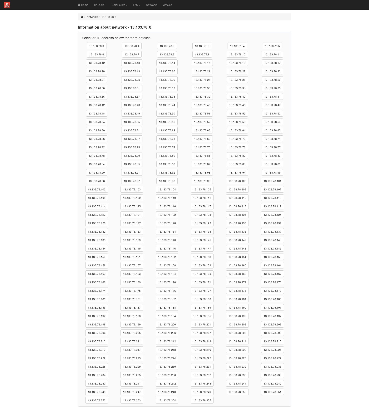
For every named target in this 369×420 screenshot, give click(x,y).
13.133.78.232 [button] (237, 366)
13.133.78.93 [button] (202, 172)
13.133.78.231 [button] (202, 366)
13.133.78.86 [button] (167, 164)
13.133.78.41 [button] (272, 96)
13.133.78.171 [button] (202, 282)
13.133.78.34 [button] (237, 88)
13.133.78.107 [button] (272, 189)
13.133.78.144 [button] (97, 248)
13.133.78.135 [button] (202, 231)
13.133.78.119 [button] (272, 206)
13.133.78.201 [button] (202, 324)
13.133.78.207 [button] (202, 333)
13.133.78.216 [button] (97, 350)
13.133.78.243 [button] (202, 383)
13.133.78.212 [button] (167, 341)
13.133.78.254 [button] (167, 400)
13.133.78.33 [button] (202, 88)
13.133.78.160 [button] (237, 265)
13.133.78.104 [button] (167, 189)
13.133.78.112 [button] (237, 198)
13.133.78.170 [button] (167, 282)
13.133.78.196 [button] (237, 316)
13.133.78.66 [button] (97, 139)
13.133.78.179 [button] (272, 290)
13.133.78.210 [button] (97, 341)
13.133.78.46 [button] (237, 105)
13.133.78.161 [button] (272, 265)
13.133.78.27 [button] (202, 80)
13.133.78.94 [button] (237, 172)
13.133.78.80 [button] (167, 155)
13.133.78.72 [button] (97, 147)
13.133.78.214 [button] (237, 341)
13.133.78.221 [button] (272, 350)
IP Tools (99, 5)
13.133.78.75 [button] (202, 147)
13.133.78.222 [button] (97, 358)
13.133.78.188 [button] (167, 307)
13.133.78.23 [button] (272, 71)
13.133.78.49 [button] (132, 113)
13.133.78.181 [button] (132, 299)
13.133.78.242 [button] (167, 383)
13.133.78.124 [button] (237, 215)
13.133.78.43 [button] (132, 105)
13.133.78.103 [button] (132, 189)
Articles (167, 5)
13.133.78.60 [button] (97, 130)
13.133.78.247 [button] (132, 392)
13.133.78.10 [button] (237, 54)
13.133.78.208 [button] (237, 333)
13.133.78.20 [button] (167, 71)
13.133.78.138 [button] (97, 240)
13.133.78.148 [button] (237, 248)
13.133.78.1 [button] (132, 46)
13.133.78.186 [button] (97, 307)
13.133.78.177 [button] (202, 290)
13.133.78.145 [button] (132, 248)
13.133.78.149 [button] (272, 248)
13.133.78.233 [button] (272, 366)
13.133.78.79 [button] (132, 155)
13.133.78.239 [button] (272, 375)
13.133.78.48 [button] (97, 113)
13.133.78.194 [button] (167, 316)
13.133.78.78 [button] (97, 155)
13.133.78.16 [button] (237, 63)
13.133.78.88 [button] (237, 164)
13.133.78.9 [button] (202, 54)
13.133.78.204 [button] (97, 333)
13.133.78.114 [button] (97, 206)
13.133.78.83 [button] (272, 155)
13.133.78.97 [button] (132, 181)
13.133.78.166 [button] (237, 274)
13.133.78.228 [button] (97, 366)
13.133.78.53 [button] (272, 113)
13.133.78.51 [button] (202, 113)
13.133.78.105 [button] (202, 189)
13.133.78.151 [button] (132, 257)
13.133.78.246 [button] (97, 392)
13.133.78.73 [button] (132, 147)
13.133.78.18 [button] (97, 71)
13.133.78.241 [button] (132, 383)
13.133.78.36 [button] (97, 96)
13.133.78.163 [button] (132, 274)
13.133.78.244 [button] (237, 383)
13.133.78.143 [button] (272, 240)
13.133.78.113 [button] (272, 198)
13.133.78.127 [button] (132, 223)
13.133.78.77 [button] (272, 147)
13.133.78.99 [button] (202, 181)
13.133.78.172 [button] (237, 282)
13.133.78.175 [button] (132, 290)
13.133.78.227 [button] (272, 358)
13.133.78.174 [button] (97, 290)
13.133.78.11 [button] (272, 54)
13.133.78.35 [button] (272, 88)
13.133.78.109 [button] (132, 198)
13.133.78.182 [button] (167, 299)
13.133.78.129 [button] (202, 223)
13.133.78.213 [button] (202, 341)
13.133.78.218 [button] (167, 350)
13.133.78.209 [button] (272, 333)
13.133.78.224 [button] (167, 358)
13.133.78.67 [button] (132, 139)
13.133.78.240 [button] (97, 383)
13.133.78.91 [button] (132, 172)
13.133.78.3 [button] (202, 46)
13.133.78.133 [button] (132, 231)
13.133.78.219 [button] (202, 350)
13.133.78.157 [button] (132, 265)
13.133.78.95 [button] (272, 172)
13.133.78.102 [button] (97, 189)
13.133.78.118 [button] (237, 206)
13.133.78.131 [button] (272, 223)
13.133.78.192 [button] (97, 316)
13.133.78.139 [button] (132, 240)
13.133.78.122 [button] (167, 215)
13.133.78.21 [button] (202, 71)
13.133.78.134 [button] (167, 231)
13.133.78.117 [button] (202, 206)
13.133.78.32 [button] (167, 88)
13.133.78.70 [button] (237, 139)
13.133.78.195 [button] (202, 316)
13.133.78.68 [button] (167, 139)
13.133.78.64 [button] (237, 130)
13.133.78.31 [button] (132, 88)
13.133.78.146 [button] (167, 248)
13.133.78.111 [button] (202, 198)
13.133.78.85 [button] (132, 164)
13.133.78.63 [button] (202, 130)
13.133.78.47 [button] (272, 105)
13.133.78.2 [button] (167, 46)
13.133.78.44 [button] (167, 105)
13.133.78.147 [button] (202, 248)
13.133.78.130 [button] (237, 223)
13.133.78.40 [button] (237, 96)
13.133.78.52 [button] (237, 113)
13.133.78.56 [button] (167, 122)
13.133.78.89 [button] (272, 164)
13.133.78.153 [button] (202, 257)
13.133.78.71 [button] (272, 139)
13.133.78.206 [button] (167, 333)
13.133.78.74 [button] (167, 147)
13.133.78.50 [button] (167, 113)
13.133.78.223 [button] (132, 358)
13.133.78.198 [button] (97, 324)
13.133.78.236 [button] (167, 375)
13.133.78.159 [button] (202, 265)
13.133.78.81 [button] (202, 155)
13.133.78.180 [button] (97, 299)
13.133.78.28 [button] (237, 80)
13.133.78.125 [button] (272, 215)
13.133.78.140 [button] (167, 240)
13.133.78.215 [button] (272, 341)
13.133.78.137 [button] (272, 231)
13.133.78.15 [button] (202, 63)
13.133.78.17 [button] (272, 63)
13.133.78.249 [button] (202, 392)
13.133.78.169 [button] (132, 282)
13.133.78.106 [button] (237, 189)
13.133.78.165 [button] (202, 274)
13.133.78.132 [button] (97, 231)
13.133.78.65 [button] (272, 130)
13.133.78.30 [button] (97, 88)
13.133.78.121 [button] (132, 215)
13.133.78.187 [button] (132, 307)
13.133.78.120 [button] (97, 215)
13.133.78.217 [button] (132, 350)
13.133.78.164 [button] (167, 274)
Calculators (118, 5)
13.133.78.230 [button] (167, 366)
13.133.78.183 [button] (202, 299)
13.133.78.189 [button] (202, 307)
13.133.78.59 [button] (272, 122)
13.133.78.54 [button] (97, 122)
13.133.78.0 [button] (96, 46)
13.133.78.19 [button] (132, 71)
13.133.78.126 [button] (97, 223)
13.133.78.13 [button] (132, 63)
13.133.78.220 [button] (237, 350)
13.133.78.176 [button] (167, 290)
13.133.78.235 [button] (132, 375)
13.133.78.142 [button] (237, 240)
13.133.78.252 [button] (97, 400)
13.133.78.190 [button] (237, 307)
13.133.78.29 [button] (272, 80)
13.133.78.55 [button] (132, 122)
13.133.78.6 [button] (96, 54)
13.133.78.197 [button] (272, 316)
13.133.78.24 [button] (97, 80)
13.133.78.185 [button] (272, 299)
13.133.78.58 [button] (237, 122)
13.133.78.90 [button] (97, 172)
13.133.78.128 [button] (167, 223)
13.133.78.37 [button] (132, 96)
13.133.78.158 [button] (167, 265)
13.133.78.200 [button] (167, 324)
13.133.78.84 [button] (97, 164)
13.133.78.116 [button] (167, 206)
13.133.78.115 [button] (132, 206)
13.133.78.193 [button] (132, 316)
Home (84, 5)
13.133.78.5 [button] (272, 46)
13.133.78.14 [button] (167, 63)
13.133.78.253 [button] (132, 400)
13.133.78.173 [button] (272, 282)
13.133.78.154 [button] (237, 257)
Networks (151, 5)
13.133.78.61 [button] (132, 130)
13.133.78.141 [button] (202, 240)
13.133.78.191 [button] (272, 307)
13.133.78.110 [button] (167, 198)
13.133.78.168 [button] (97, 282)
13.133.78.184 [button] (237, 299)
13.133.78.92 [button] (167, 172)
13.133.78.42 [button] (97, 105)
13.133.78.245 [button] (272, 383)
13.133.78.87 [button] (202, 164)
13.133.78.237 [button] (202, 375)
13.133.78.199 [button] (132, 324)
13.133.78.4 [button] (237, 46)
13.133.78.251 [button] (272, 392)
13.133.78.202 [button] (237, 324)
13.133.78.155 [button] (272, 257)
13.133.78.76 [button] (237, 147)
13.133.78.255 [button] (202, 400)
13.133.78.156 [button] (97, 265)
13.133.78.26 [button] (167, 80)
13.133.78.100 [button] (237, 181)
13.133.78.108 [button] (97, 198)
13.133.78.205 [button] (132, 333)
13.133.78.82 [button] (237, 155)
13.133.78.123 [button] (202, 215)
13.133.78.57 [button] (202, 122)
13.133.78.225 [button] (202, 358)
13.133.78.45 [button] (202, 105)
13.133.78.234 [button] (97, 375)
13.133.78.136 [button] (237, 231)
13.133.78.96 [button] (97, 181)
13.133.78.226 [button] (237, 358)
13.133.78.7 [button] (132, 54)
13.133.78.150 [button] (97, 257)
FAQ (135, 5)
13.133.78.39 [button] (202, 96)
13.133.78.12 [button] (97, 63)
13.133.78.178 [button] (237, 290)
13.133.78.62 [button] (167, 130)
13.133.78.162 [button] (97, 274)
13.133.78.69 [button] (202, 139)
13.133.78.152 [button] (167, 257)
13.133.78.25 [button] (132, 80)
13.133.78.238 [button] (237, 375)
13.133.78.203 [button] (272, 324)
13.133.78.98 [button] (167, 181)
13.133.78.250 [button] (237, 392)
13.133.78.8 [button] (167, 54)
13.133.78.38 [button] (167, 96)
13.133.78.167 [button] (272, 274)
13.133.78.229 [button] (132, 366)
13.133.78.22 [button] (237, 71)
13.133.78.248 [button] (167, 392)
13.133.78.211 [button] (132, 341)
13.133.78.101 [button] (272, 181)
